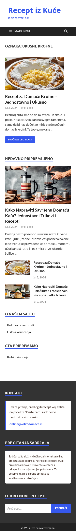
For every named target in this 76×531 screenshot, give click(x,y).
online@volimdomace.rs (26, 424)
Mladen (28, 107)
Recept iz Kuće (34, 10)
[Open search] (66, 31)
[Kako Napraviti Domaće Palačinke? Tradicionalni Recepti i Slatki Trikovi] (17, 287)
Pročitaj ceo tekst (18, 138)
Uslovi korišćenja (19, 332)
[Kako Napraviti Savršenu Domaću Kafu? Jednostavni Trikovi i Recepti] (38, 169)
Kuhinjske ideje (17, 357)
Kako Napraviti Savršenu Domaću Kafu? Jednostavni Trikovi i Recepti (37, 215)
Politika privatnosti (20, 325)
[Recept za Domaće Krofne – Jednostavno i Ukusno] (38, 74)
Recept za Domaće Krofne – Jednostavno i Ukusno (50, 266)
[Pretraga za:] (38, 508)
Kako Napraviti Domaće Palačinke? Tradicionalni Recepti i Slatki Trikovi (50, 290)
